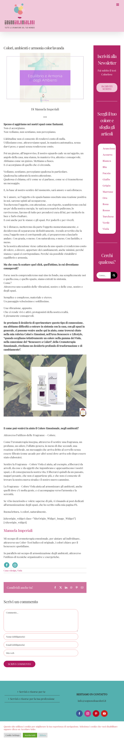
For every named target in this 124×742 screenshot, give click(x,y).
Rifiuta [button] (43, 735)
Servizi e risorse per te (32, 691)
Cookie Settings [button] (13, 735)
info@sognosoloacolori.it (92, 700)
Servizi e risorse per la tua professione (32, 698)
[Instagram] (87, 713)
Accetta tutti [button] (30, 735)
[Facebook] (79, 713)
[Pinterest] (96, 713)
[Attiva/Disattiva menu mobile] (117, 4)
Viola (19, 570)
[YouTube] (104, 713)
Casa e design (10, 570)
